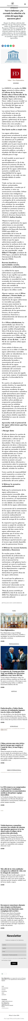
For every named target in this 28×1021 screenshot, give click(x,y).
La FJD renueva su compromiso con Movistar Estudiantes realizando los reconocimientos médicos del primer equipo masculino (13, 791)
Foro (14, 611)
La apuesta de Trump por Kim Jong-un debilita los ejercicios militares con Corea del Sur (12, 673)
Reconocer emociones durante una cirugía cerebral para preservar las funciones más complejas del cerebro (13, 908)
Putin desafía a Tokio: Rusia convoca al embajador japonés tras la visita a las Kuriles (13, 710)
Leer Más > (3, 687)
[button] (25, 4)
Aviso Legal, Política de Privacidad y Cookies (14, 1018)
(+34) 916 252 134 (5, 1008)
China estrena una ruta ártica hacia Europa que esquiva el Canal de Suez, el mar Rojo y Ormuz (12, 746)
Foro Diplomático (8, 630)
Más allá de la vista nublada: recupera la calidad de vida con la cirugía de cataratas (13, 871)
